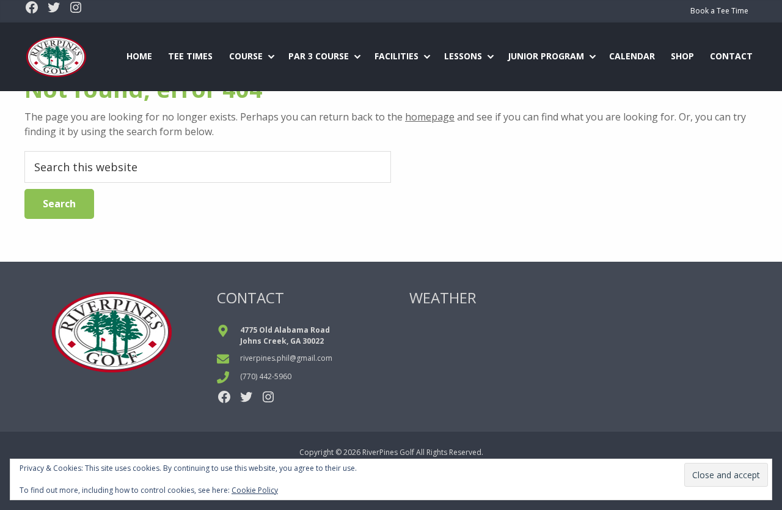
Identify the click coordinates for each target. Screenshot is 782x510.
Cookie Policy (255, 490)
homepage (430, 117)
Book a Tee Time (719, 11)
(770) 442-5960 (265, 376)
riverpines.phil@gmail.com (286, 358)
